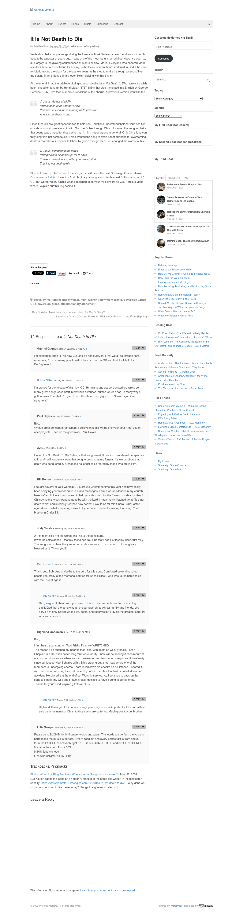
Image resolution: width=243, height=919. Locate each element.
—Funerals (77, 46)
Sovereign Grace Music (171, 469)
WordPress (176, 905)
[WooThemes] (206, 905)
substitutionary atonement (78, 304)
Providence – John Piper (171, 384)
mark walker (89, 299)
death (37, 299)
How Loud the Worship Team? (174, 278)
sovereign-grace (48, 304)
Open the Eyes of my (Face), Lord (177, 299)
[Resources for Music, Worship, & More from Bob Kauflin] (42, 10)
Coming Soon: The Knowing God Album (188, 240)
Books (75, 24)
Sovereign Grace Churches (173, 465)
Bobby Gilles (45, 380)
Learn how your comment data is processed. (108, 890)
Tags (186, 177)
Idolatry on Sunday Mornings (174, 282)
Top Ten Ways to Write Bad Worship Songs (182, 307)
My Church (164, 461)
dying (46, 299)
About (49, 24)
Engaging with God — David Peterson (179, 414)
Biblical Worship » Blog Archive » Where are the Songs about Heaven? (74, 774)
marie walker (70, 299)
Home (36, 24)
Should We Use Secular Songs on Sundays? (182, 303)
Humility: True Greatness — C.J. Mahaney (181, 422)
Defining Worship (167, 265)
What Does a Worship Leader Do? (176, 311)
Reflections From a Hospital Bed (184, 184)
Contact (118, 24)
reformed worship (110, 299)
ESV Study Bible (167, 418)
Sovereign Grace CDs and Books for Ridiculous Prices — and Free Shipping (102, 316)
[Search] (208, 80)
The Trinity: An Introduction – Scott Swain (181, 388)
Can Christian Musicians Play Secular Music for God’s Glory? (68, 312)
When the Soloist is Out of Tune (175, 315)
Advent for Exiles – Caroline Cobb (176, 371)
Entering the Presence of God (174, 269)
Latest (160, 177)
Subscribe (102, 24)
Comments (174, 177)
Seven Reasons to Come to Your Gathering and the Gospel (184, 199)
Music (87, 24)
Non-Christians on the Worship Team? (179, 294)
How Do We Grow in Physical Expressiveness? (184, 273)
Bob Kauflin (39, 46)
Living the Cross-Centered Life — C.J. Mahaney (184, 426)
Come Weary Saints (42, 177)
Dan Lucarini (45, 564)
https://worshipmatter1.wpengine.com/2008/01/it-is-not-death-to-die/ (83, 783)
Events (62, 24)
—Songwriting (91, 46)
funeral (56, 299)
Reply (137, 347)
